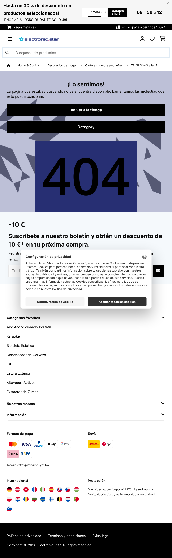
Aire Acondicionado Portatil (29, 327)
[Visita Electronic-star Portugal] (76, 499)
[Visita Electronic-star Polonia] (9, 499)
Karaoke (13, 336)
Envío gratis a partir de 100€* (143, 27)
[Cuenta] (142, 39)
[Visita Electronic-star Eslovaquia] (59, 489)
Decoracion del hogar (62, 65)
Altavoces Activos (21, 382)
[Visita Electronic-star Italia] (42, 489)
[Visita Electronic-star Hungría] (76, 489)
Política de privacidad (100, 494)
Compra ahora (118, 12)
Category (86, 126)
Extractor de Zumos (22, 392)
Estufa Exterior (18, 373)
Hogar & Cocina (29, 65)
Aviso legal (100, 536)
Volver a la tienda (86, 110)
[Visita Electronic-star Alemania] (9, 489)
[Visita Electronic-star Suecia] (42, 499)
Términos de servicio (132, 494)
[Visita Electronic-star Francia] (34, 489)
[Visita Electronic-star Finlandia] (51, 499)
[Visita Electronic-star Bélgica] (59, 499)
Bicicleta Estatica (20, 345)
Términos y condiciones (67, 536)
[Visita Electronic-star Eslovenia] (9, 508)
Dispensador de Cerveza (26, 355)
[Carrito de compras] (162, 39)
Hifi (9, 364)
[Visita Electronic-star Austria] (17, 489)
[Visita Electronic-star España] (51, 489)
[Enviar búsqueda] (7, 52)
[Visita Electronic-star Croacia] (17, 499)
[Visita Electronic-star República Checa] (67, 489)
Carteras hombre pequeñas (104, 65)
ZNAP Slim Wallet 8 (144, 65)
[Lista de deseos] (152, 39)
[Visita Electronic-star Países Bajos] (67, 499)
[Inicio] (12, 65)
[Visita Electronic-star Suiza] (26, 489)
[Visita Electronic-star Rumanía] (26, 499)
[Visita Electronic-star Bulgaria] (34, 499)
